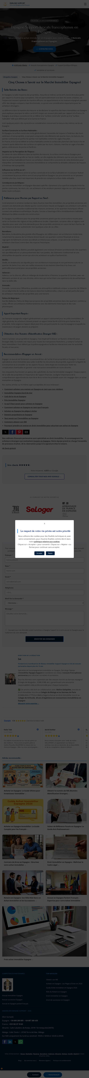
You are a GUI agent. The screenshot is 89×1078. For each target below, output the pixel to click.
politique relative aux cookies (47, 541)
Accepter (39, 553)
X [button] (44, 523)
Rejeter (50, 553)
